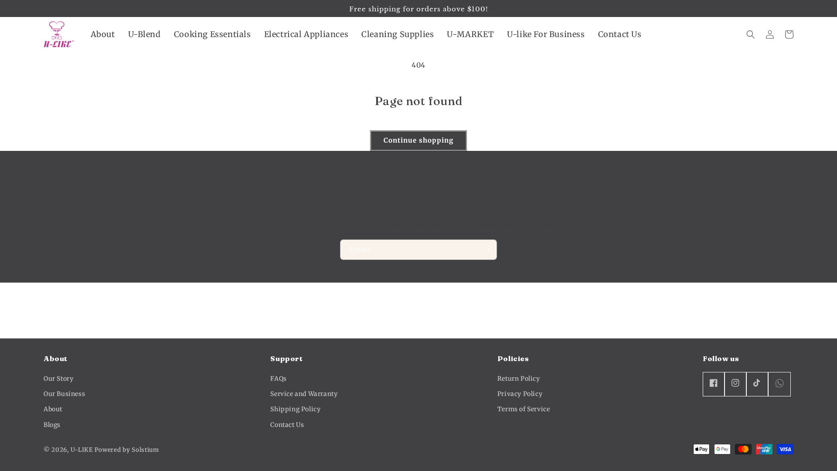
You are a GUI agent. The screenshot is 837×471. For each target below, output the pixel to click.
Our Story (58, 378)
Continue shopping (418, 140)
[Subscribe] (487, 249)
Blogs (52, 425)
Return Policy (518, 378)
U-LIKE (82, 450)
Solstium (145, 450)
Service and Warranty (303, 394)
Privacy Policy (519, 394)
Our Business (64, 394)
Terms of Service (523, 409)
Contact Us (287, 425)
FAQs (278, 378)
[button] (103, 34)
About (53, 409)
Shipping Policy (295, 409)
